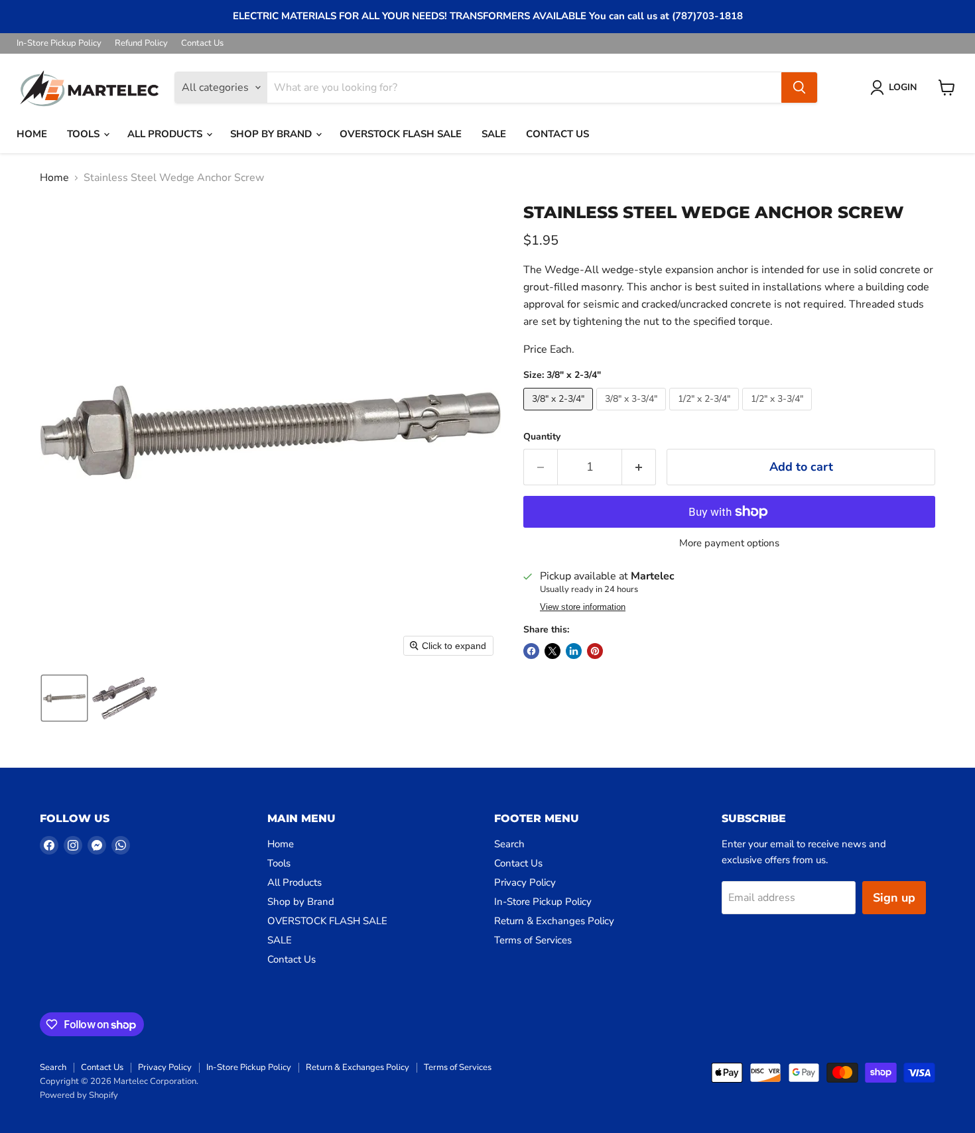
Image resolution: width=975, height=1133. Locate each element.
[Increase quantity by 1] (639, 467)
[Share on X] (552, 651)
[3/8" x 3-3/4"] (632, 413)
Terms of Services (533, 940)
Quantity (541, 437)
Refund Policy (141, 43)
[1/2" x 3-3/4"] (778, 413)
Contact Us (202, 43)
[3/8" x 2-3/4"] (559, 413)
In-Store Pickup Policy (59, 43)
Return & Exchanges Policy (554, 920)
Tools (84, 134)
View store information (582, 607)
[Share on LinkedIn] (574, 651)
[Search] (799, 87)
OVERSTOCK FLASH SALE (401, 134)
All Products (166, 134)
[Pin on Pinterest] (595, 651)
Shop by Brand (272, 134)
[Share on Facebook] (531, 651)
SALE (494, 134)
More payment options (729, 543)
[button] (896, 87)
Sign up (894, 898)
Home (32, 134)
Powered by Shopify (79, 1095)
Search (509, 844)
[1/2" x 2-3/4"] (705, 413)
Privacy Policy (525, 882)
